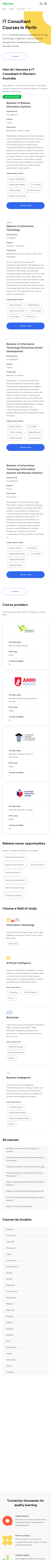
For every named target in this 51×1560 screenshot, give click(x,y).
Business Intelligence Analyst (19, 1118)
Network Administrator (17, 311)
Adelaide (9, 1335)
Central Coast (11, 1291)
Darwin (9, 1366)
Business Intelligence (18, 1077)
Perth (8, 1341)
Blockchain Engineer (16, 1047)
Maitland (9, 1304)
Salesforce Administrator (17, 196)
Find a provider (25, 205)
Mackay (9, 1273)
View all (15, 56)
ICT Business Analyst (13, 895)
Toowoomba (11, 1260)
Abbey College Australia (18, 646)
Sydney (9, 1279)
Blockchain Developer (16, 1052)
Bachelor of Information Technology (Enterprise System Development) (24, 347)
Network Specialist (34, 432)
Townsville (10, 1242)
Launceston (11, 1360)
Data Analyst (31, 548)
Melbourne (10, 1310)
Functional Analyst (33, 190)
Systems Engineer (15, 305)
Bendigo (9, 1329)
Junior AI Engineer (30, 992)
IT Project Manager (15, 432)
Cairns (8, 1254)
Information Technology (20, 924)
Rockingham (11, 1347)
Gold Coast (10, 1236)
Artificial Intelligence (18, 962)
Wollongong (11, 1298)
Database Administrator (17, 185)
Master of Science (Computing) (19, 1206)
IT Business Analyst (16, 1107)
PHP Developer (36, 311)
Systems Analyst (15, 190)
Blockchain (12, 1017)
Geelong (9, 1316)
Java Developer (14, 316)
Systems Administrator (17, 179)
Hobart (9, 1354)
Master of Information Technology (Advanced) (24, 1191)
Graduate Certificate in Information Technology (25, 1167)
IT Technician (30, 316)
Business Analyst (15, 426)
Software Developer (15, 438)
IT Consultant (36, 185)
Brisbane (9, 1229)
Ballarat (9, 1323)
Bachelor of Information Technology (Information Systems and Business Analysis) (24, 469)
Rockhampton (12, 1267)
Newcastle (10, 1285)
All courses (13, 944)
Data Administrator (15, 565)
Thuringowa (11, 1248)
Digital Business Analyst (17, 1112)
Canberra (10, 1372)
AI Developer (13, 992)
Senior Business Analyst (14, 888)
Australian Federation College (21, 810)
